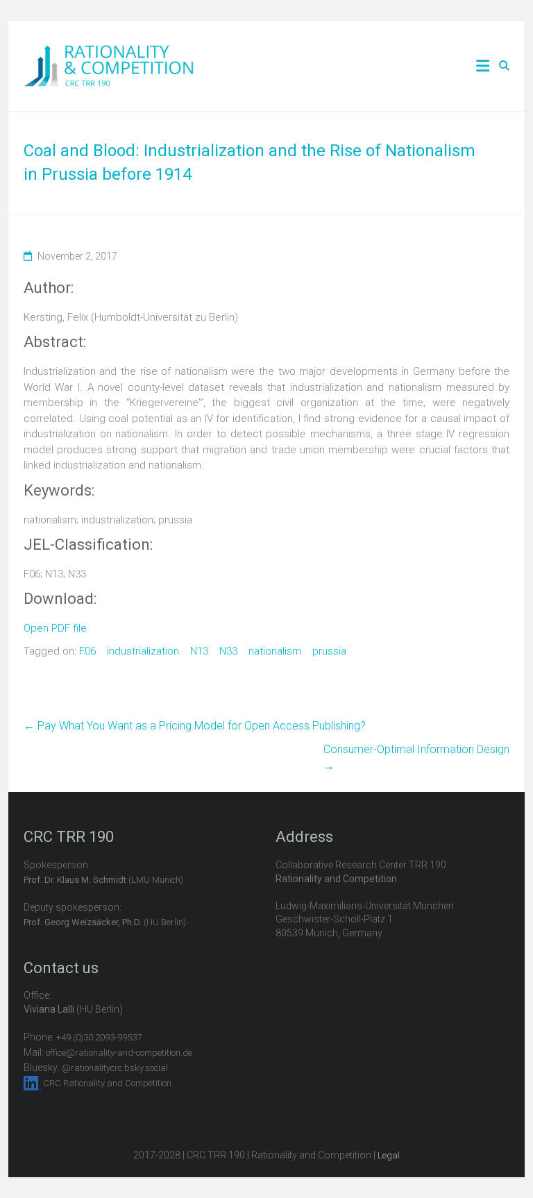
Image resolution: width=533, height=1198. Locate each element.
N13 (199, 651)
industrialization (143, 651)
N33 (228, 651)
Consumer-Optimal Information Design (416, 758)
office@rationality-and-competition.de (119, 1052)
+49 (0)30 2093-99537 (99, 1037)
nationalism (274, 651)
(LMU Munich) (103, 880)
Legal (389, 1155)
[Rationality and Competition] (109, 53)
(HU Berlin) (105, 922)
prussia (329, 651)
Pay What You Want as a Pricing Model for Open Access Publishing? (195, 725)
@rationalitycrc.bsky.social (115, 1068)
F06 (87, 651)
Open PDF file (55, 628)
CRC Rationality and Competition (107, 1083)
